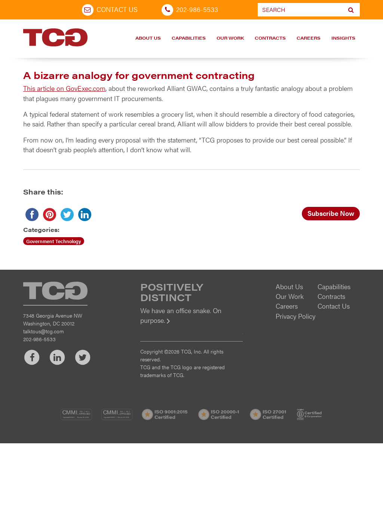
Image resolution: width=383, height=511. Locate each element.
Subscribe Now (330, 213)
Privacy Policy (295, 316)
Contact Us (117, 9)
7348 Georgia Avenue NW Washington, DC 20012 (52, 319)
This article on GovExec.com (64, 88)
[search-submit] (351, 9)
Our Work (230, 37)
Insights (343, 37)
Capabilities (189, 37)
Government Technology (53, 241)
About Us (148, 37)
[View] (191, 325)
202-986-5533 (197, 9)
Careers (309, 37)
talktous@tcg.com (43, 331)
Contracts (270, 37)
